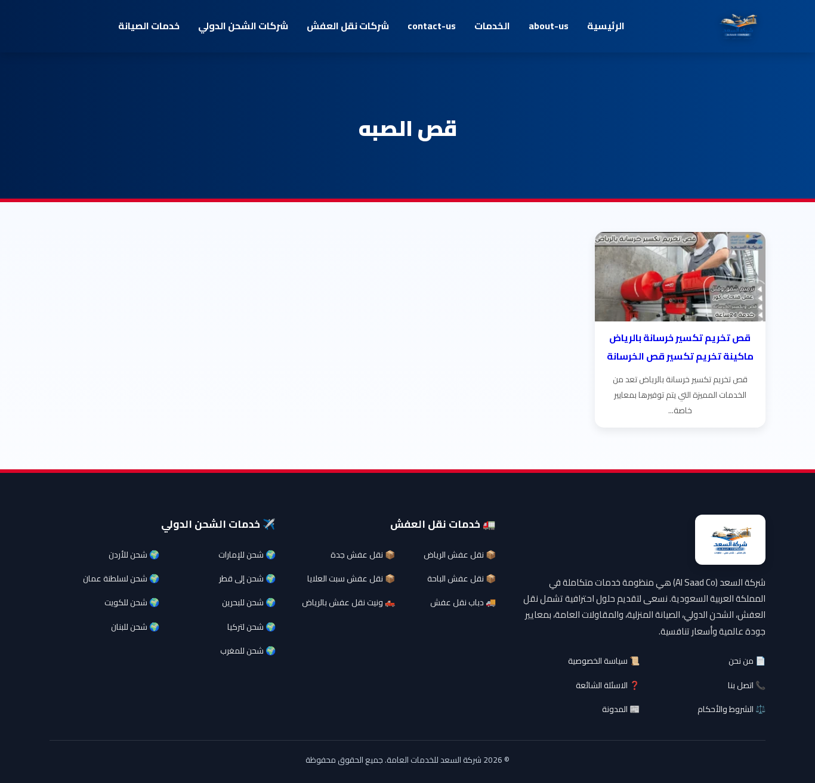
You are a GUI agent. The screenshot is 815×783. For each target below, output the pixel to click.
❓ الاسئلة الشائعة (608, 685)
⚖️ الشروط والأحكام (731, 709)
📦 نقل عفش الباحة (461, 578)
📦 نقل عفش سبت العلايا (351, 578)
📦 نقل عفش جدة (363, 554)
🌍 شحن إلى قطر (247, 578)
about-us (549, 26)
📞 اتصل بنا (746, 685)
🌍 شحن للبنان (135, 627)
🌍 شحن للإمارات (247, 554)
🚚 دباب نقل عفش (463, 602)
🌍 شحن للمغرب (248, 650)
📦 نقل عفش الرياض (460, 554)
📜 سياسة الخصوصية (604, 661)
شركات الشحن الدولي (243, 26)
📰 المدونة (621, 709)
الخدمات (492, 26)
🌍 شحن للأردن (134, 554)
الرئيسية (606, 26)
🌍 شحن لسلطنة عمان (121, 578)
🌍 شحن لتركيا (251, 627)
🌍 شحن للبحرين (249, 602)
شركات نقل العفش (348, 26)
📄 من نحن (746, 661)
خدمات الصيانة (149, 26)
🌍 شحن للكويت (131, 602)
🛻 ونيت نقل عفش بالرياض (348, 602)
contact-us (431, 26)
